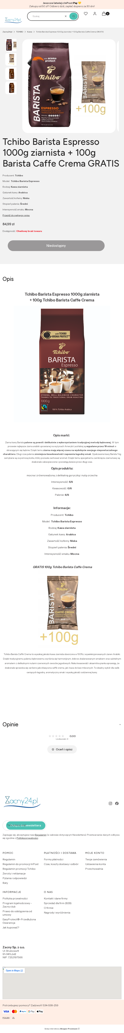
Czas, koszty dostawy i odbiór (61, 864)
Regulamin (40, 834)
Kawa (29, 31)
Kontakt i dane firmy (55, 898)
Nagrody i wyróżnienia (57, 912)
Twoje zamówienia (96, 859)
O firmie (48, 907)
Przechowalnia (94, 868)
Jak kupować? (11, 927)
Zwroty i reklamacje (14, 873)
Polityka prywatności (15, 898)
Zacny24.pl (7, 31)
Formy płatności (53, 859)
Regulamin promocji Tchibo (19, 868)
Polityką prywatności (27, 838)
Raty (5, 882)
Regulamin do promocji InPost (21, 864)
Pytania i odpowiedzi (15, 878)
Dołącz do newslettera (25, 825)
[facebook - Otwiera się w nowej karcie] (117, 803)
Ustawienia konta (95, 864)
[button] (73, 16)
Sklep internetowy (60, 1028)
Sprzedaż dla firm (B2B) (58, 903)
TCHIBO (19, 31)
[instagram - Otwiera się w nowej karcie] (110, 803)
